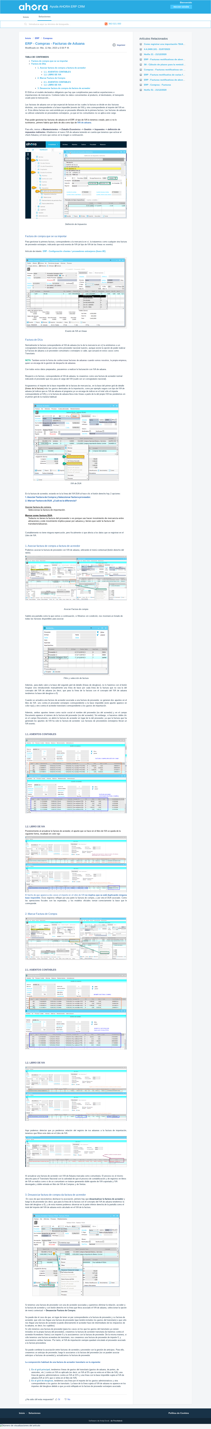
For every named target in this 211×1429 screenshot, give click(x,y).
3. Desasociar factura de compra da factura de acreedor (64, 88)
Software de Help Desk (99, 1421)
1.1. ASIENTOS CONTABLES (57, 72)
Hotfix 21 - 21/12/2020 (155, 54)
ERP (37, 38)
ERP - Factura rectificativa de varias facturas (167, 74)
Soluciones (45, 16)
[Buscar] (25, 24)
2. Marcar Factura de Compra (51, 78)
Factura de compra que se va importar (49, 61)
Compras (48, 38)
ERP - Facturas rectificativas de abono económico (170, 80)
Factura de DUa (38, 64)
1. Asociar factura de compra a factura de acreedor (62, 68)
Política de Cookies (179, 1413)
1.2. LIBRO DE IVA (52, 74)
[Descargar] (99, 698)
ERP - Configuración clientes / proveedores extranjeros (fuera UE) (74, 251)
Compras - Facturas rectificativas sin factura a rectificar (173, 69)
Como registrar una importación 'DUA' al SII (166, 44)
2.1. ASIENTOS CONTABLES (57, 82)
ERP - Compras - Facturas (157, 85)
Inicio (26, 17)
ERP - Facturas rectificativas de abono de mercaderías (172, 59)
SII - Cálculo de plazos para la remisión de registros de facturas (177, 64)
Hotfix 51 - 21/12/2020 (155, 90)
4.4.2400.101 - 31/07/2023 (157, 49)
